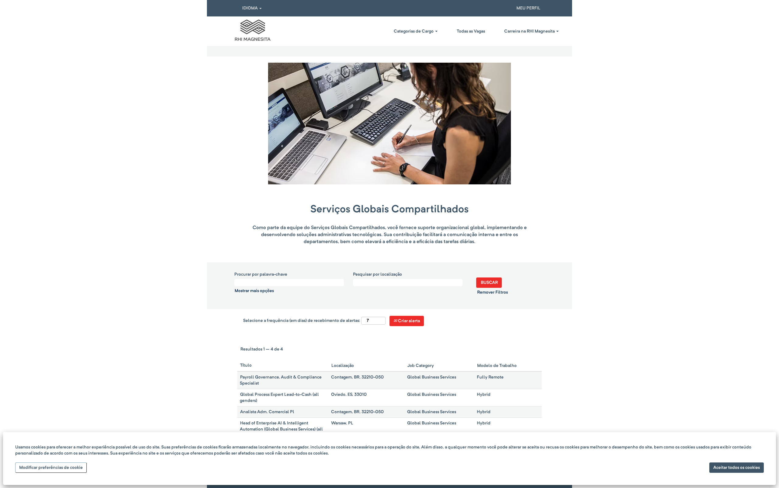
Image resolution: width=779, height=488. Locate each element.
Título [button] (246, 365)
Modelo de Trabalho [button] (497, 366)
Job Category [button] (420, 366)
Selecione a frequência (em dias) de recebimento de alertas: (301, 321)
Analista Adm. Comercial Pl (267, 412)
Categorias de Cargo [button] (414, 31)
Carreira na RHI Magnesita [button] (530, 31)
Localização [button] (342, 366)
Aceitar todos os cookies (736, 467)
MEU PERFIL (528, 8)
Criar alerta (408, 321)
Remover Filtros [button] (492, 292)
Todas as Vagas (471, 31)
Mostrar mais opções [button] (254, 291)
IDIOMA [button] (250, 8)
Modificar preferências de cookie (51, 467)
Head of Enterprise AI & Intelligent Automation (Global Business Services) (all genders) (281, 429)
